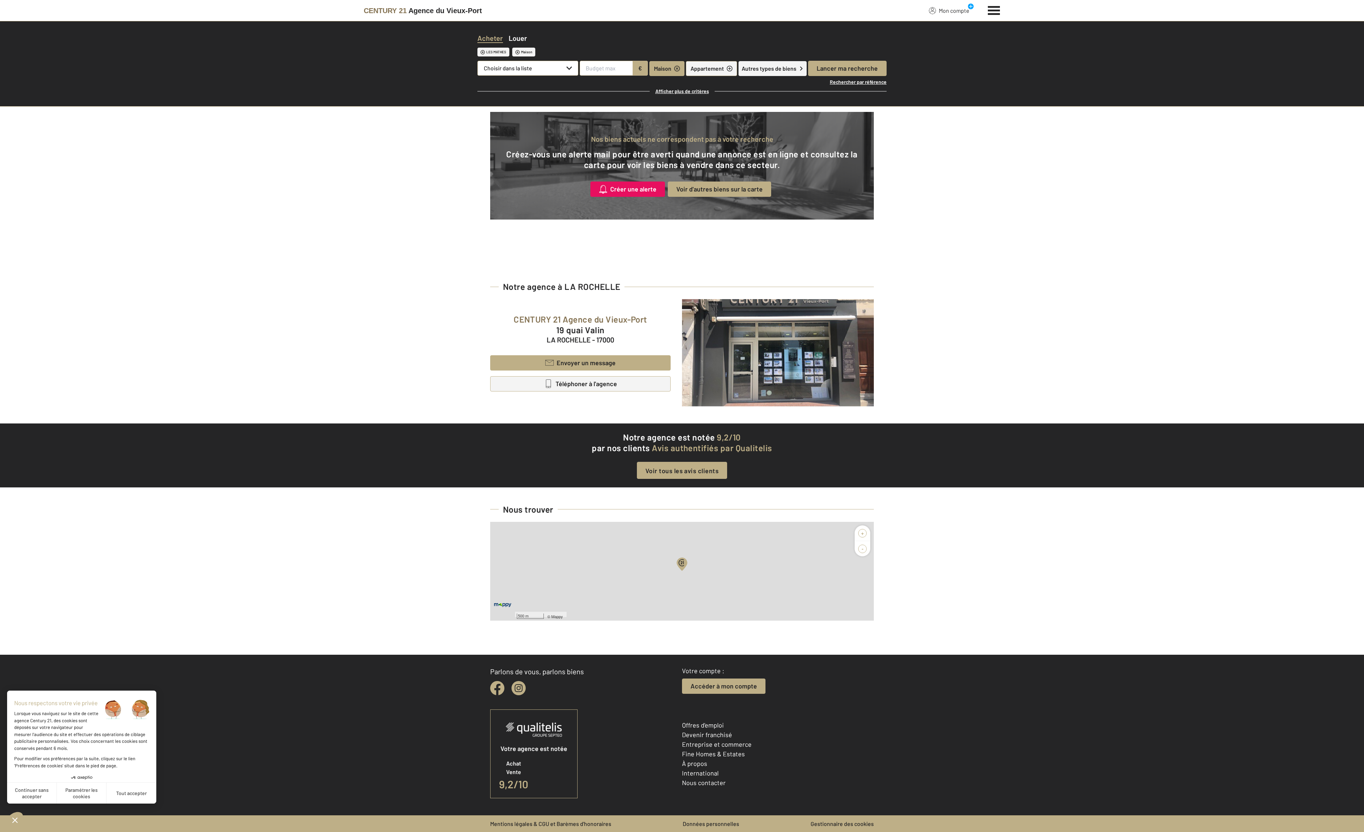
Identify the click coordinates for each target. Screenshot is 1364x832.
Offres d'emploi (703, 725)
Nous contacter (704, 783)
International (700, 773)
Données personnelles (711, 823)
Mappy (557, 616)
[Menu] (994, 9)
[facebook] (497, 688)
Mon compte (954, 10)
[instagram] (519, 688)
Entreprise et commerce (717, 744)
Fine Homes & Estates (713, 754)
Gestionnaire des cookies (842, 823)
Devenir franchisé (707, 735)
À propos (694, 763)
